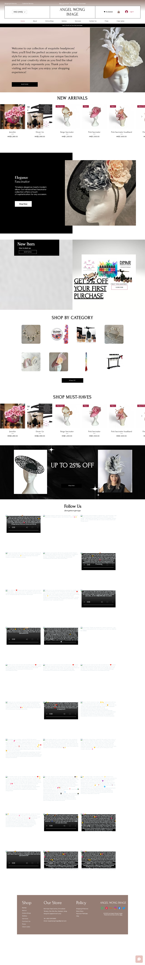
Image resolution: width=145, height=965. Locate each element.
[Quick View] (12, 116)
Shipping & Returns (11, 3)
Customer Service (27, 3)
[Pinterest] (106, 908)
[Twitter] (123, 908)
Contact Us (26, 921)
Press (24, 924)
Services (25, 919)
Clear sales (26, 927)
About (24, 910)
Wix (121, 915)
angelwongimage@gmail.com (57, 921)
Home (24, 908)
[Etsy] (110, 908)
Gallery (24, 916)
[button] (19, 12)
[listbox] (19, 12)
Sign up (61, 3)
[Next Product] (141, 116)
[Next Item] (133, 701)
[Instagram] (115, 908)
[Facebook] (119, 908)
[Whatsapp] (102, 908)
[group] (72, 123)
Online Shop (26, 913)
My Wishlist (109, 11)
